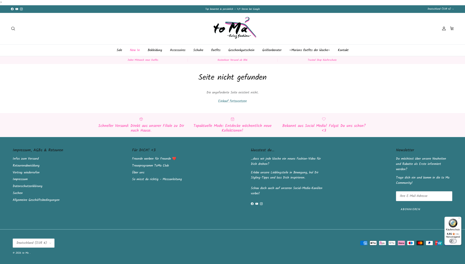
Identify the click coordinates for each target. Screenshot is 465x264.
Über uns (138, 172)
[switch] (453, 241)
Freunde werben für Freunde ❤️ (154, 158)
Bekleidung (155, 50)
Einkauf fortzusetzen (232, 101)
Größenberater (272, 50)
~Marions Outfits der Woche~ (309, 50)
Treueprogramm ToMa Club (150, 165)
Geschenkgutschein (241, 50)
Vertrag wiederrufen (26, 172)
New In (135, 50)
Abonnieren (410, 209)
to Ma (26, 253)
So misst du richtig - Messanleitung (157, 179)
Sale (119, 50)
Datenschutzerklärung (28, 186)
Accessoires (177, 50)
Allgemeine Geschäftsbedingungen (36, 200)
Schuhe (198, 50)
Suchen (18, 193)
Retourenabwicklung (26, 165)
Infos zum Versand (26, 158)
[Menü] (459, 219)
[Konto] (443, 28)
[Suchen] (13, 28)
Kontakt (343, 50)
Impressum (20, 179)
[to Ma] (232, 29)
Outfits (216, 50)
